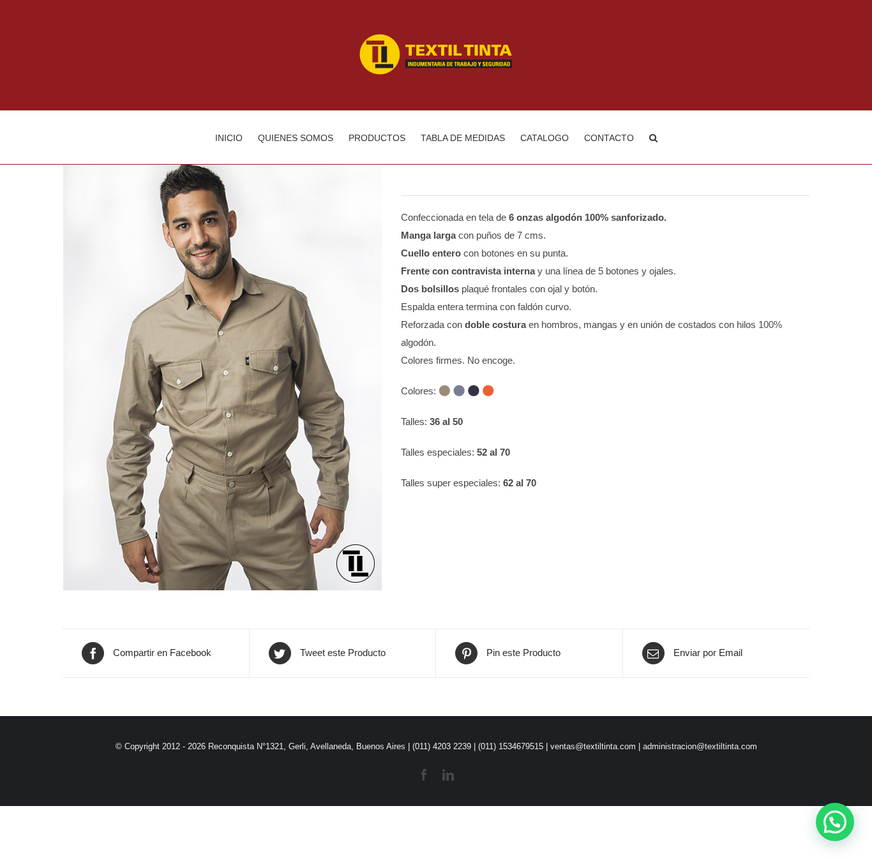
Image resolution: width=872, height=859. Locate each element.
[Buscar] (653, 137)
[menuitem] (236, 137)
